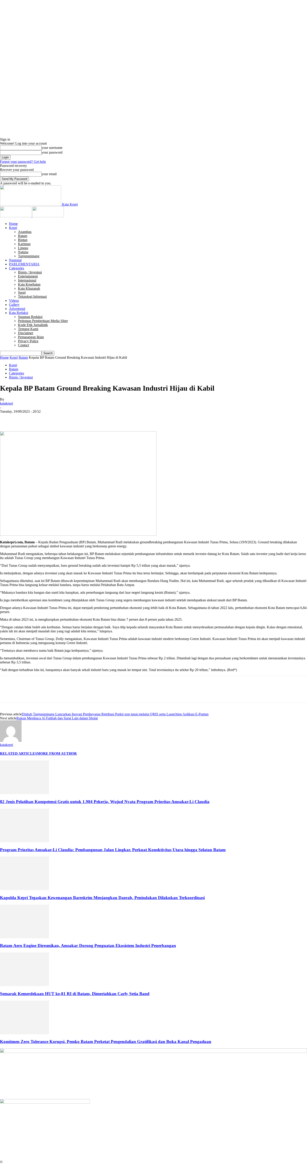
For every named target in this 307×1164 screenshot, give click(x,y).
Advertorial (17, 309)
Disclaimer (25, 333)
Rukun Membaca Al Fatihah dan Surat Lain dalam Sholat (57, 718)
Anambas (24, 232)
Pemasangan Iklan (31, 337)
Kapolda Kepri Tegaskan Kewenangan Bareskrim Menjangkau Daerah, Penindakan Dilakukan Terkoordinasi (102, 897)
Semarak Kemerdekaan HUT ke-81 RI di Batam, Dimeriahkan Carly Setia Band (74, 993)
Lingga (23, 248)
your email (49, 174)
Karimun (24, 244)
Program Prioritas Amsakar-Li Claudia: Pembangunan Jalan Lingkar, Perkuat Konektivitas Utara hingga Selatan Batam (113, 849)
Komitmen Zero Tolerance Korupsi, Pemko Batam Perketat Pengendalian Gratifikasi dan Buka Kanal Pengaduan (105, 1041)
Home (13, 224)
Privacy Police (28, 341)
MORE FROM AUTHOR (57, 753)
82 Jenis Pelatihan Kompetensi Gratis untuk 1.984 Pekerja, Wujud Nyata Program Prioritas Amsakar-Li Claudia (104, 801)
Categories (16, 268)
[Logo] (16, 216)
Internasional (27, 280)
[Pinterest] (39, 418)
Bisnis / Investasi (30, 272)
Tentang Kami (28, 329)
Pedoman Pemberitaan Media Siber (43, 321)
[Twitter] (23, 418)
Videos (14, 300)
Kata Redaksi (18, 313)
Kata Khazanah (29, 288)
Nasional (15, 260)
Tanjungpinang (28, 256)
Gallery (14, 305)
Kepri (13, 228)
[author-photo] (11, 741)
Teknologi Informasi (32, 296)
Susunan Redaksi (30, 317)
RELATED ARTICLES (18, 753)
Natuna (23, 252)
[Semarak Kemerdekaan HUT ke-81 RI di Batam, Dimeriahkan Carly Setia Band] (24, 985)
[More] (72, 418)
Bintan (22, 240)
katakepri (6, 403)
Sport (22, 292)
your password (52, 152)
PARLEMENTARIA (24, 264)
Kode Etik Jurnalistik (33, 325)
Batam (22, 236)
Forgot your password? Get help (23, 161)
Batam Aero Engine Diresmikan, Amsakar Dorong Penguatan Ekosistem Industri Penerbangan (88, 945)
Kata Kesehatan (29, 284)
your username (52, 148)
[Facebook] (7, 418)
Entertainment (28, 276)
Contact (23, 345)
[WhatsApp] (56, 418)
